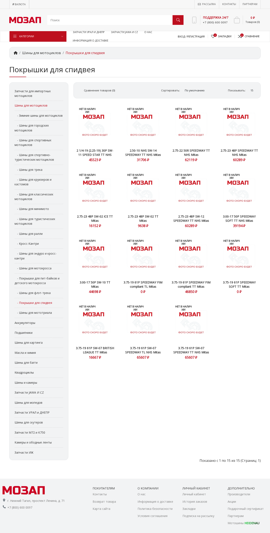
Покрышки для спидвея (85, 53)
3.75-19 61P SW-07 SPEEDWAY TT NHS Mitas (191, 350)
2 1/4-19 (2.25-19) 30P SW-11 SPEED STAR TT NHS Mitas (95, 154)
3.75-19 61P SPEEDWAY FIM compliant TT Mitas (191, 284)
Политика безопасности (155, 509)
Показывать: (237, 90)
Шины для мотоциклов (41, 53)
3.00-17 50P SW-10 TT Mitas (95, 284)
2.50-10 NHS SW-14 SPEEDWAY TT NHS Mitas (143, 152)
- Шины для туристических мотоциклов (35, 221)
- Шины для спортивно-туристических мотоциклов (34, 157)
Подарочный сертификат (246, 509)
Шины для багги (26, 363)
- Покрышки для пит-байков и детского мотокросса (37, 280)
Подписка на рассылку (198, 516)
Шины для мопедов (28, 403)
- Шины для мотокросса (33, 268)
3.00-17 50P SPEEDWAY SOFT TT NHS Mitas (239, 218)
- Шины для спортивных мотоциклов (33, 142)
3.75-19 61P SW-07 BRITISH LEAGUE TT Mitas (95, 350)
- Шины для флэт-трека (33, 293)
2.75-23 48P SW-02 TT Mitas (143, 218)
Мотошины (243, 523)
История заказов (194, 502)
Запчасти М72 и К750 (30, 432)
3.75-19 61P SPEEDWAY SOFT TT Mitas (239, 284)
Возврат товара (104, 502)
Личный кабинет (194, 494)
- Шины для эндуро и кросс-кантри (36, 255)
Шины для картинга (29, 343)
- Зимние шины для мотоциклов (39, 116)
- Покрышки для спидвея (33, 303)
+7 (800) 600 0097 (19, 507)
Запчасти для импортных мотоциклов (33, 93)
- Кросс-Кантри (27, 244)
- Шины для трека (28, 170)
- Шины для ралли (29, 234)
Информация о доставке (155, 502)
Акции (232, 502)
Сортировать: (170, 90)
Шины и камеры (26, 383)
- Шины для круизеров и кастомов (33, 182)
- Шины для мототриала (33, 313)
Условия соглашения (152, 516)
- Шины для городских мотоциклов (32, 127)
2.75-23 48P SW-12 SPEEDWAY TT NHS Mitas (191, 218)
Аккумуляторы (25, 323)
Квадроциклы (24, 372)
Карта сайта (101, 509)
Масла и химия (25, 353)
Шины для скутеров (29, 422)
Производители (239, 494)
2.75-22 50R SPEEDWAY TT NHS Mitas (191, 152)
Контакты (100, 494)
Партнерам (236, 516)
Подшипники (23, 333)
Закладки (189, 509)
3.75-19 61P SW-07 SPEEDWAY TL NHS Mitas (143, 350)
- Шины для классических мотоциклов (34, 196)
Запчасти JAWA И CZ (29, 392)
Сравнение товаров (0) (99, 90)
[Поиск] (178, 20)
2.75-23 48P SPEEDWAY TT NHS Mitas (239, 152)
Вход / (182, 36)
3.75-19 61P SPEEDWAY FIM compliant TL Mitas (143, 284)
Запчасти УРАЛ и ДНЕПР (32, 412)
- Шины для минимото (32, 209)
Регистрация (196, 36)
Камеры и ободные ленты (33, 442)
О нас (142, 494)
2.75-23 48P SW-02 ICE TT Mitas (95, 218)
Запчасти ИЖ (24, 452)
